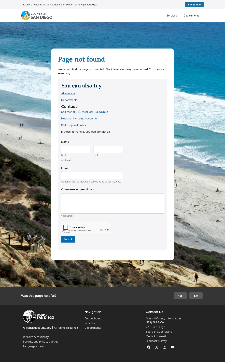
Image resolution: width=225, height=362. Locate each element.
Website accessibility (36, 337)
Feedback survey (156, 341)
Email (65, 168)
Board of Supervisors (159, 331)
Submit (68, 239)
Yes (180, 295)
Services (171, 15)
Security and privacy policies (40, 341)
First (63, 155)
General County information (163, 318)
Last (96, 155)
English (202, 4)
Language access (33, 346)
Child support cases (73, 125)
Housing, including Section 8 (79, 118)
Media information (157, 336)
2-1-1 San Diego (155, 327)
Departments (191, 15)
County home (92, 318)
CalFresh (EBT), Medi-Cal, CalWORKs (84, 112)
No (196, 295)
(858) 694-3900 (155, 322)
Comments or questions (78, 189)
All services (68, 93)
